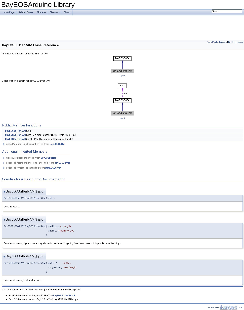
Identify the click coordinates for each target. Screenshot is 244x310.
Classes (54, 12)
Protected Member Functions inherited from (37, 162)
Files (66, 12)
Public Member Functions (217, 42)
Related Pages (25, 12)
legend (122, 76)
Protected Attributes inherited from (32, 167)
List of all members (235, 42)
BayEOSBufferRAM (15, 130)
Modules (41, 12)
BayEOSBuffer (57, 144)
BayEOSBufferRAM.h (64, 295)
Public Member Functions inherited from (34, 144)
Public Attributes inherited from (30, 157)
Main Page (9, 12)
